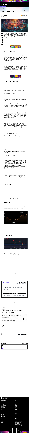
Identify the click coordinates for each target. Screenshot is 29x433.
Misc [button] (12, 6)
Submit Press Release (3, 405)
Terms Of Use (2, 404)
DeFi (15, 403)
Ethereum (16, 406)
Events (1, 412)
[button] (18, 6)
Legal (15, 414)
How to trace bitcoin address (18, 421)
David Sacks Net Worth (17, 423)
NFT (15, 404)
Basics (1, 419)
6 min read (2, 16)
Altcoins (16, 407)
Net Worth (2, 415)
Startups (16, 413)
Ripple (4, 307)
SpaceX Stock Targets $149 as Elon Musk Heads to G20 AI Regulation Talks (11, 304)
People (16, 411)
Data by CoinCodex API (3, 416)
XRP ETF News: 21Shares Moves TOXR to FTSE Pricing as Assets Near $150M (10, 302)
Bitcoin (16, 405)
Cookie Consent (3, 407)
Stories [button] (9, 6)
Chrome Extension (17, 419)
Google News (2, 406)
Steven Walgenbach (4, 15)
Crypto (4, 8)
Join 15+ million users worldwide (14, 293)
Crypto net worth (17, 420)
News (2, 8)
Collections (21, 6)
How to (2, 420)
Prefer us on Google (25, 15)
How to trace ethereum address (18, 424)
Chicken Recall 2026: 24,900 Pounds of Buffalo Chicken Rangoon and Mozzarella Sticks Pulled (13, 300)
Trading (2, 422)
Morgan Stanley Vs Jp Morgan (18, 425)
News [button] (7, 6)
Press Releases (18, 6)
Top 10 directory (3, 414)
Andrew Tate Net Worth (18, 422)
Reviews (2, 411)
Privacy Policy (13, 320)
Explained (2, 421)
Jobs (1, 413)
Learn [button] (14, 6)
